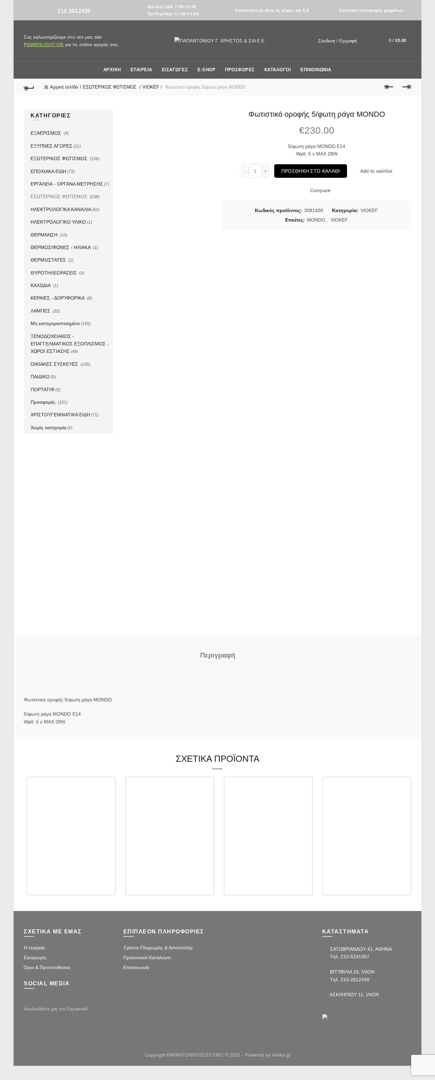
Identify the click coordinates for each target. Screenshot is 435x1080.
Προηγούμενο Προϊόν (389, 87)
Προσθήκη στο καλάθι (310, 171)
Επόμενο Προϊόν (406, 87)
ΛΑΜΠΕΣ (41, 311)
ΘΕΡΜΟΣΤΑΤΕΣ (49, 260)
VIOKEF (150, 87)
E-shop (206, 69)
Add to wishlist (376, 171)
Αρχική (112, 69)
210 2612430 (73, 11)
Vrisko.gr (281, 1055)
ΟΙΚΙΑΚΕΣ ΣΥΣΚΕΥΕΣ (55, 364)
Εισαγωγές (35, 957)
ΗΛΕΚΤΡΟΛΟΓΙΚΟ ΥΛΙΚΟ (58, 222)
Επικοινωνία (136, 967)
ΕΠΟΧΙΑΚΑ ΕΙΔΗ (48, 171)
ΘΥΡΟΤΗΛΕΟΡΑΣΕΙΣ (54, 273)
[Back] (28, 87)
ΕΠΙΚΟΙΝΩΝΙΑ (315, 69)
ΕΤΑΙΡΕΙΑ (141, 69)
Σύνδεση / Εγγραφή (337, 40)
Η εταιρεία (34, 947)
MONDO (316, 220)
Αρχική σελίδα (64, 87)
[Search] (367, 41)
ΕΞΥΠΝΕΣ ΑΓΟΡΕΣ (51, 146)
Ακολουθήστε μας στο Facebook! (56, 1008)
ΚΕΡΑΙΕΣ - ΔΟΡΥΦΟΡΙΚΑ (58, 298)
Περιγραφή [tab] (217, 655)
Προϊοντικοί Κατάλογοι (147, 957)
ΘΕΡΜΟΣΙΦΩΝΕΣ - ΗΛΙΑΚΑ (61, 247)
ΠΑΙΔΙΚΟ (40, 376)
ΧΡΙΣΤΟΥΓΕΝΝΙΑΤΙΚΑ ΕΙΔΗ (60, 414)
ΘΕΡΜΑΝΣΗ (45, 235)
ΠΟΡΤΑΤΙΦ (42, 389)
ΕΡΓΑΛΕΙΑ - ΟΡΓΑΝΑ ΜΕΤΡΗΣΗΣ (67, 184)
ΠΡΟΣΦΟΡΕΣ (240, 69)
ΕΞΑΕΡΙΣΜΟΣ (47, 133)
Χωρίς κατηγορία (48, 427)
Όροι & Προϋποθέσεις (47, 967)
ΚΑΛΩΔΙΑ (41, 285)
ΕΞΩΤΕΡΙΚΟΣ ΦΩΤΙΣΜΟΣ (60, 158)
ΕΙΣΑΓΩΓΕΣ (175, 69)
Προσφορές (44, 402)
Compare (320, 190)
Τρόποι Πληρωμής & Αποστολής (158, 947)
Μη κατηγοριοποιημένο (55, 323)
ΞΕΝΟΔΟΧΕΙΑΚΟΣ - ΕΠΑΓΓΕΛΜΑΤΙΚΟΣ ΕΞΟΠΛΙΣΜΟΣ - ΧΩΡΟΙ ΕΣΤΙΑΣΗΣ (70, 344)
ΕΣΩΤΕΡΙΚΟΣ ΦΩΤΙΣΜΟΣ (110, 87)
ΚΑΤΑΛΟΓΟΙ (277, 69)
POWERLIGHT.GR (44, 44)
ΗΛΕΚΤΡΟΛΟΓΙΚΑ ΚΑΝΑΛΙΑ (61, 209)
